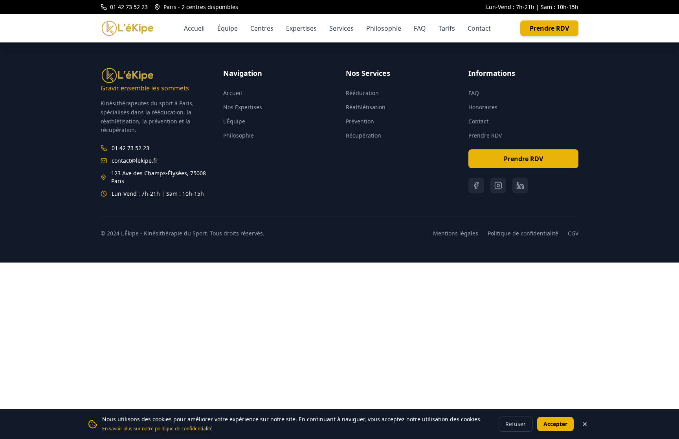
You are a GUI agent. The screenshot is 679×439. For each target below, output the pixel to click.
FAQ (420, 28)
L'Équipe (234, 121)
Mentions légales (455, 233)
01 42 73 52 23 (129, 7)
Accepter (555, 424)
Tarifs (447, 28)
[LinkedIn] (520, 185)
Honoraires (482, 107)
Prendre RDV (549, 28)
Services (341, 28)
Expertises (301, 28)
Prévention (360, 121)
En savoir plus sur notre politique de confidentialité (157, 428)
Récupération (363, 135)
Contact (479, 28)
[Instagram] (498, 185)
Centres (261, 28)
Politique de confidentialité (523, 233)
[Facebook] (476, 185)
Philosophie (383, 28)
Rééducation (362, 93)
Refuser (515, 424)
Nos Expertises (242, 107)
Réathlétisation (365, 107)
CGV (573, 233)
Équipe (227, 28)
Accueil (194, 28)
